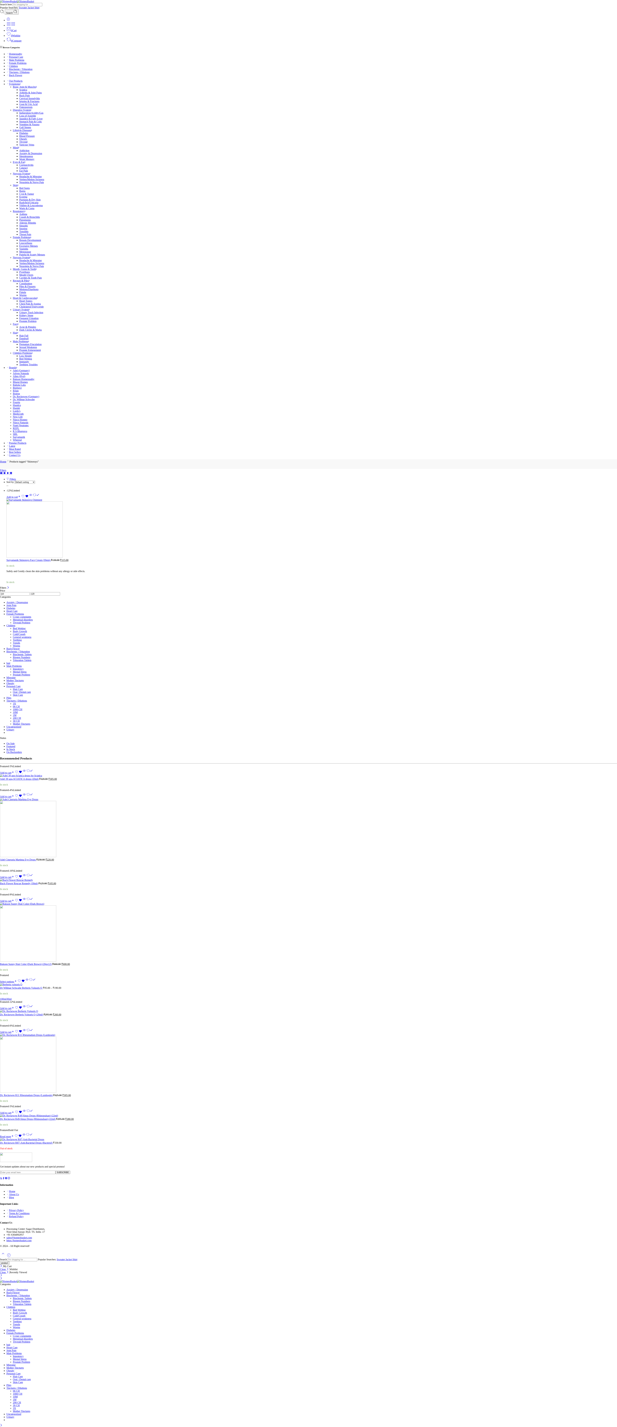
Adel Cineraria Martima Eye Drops (18, 859)
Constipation (25, 283)
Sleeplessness (26, 156)
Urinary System (21, 309)
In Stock (10, 749)
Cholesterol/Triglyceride (31, 306)
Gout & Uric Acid (28, 104)
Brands (12, 367)
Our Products (15, 81)
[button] (13, 497)
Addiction (24, 150)
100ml (3, 999)
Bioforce (17, 387)
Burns (22, 191)
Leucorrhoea (25, 243)
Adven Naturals (21, 373)
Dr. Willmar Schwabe (24, 399)
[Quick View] (30, 497)
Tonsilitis (23, 231)
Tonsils (16, 643)
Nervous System (21, 173)
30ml (9, 999)
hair (8, 663)
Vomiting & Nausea (29, 124)
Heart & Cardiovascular (25, 298)
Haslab (16, 408)
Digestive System (22, 110)
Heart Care (12, 611)
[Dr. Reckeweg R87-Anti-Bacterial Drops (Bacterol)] (308, 1139)
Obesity (23, 139)
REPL (16, 428)
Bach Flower (15, 75)
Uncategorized (13, 726)
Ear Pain (23, 170)
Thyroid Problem (21, 622)
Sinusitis (23, 225)
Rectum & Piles (21, 280)
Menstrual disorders (23, 619)
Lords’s (16, 411)
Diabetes (23, 133)
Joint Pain (11, 605)
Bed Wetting (25, 358)
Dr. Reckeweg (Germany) (26, 396)
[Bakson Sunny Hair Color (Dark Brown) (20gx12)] (308, 932)
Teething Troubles (28, 364)
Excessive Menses (28, 246)
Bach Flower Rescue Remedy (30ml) (19, 883)
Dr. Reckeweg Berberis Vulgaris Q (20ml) (22, 1014)
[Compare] (36, 497)
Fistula (22, 292)
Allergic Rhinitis (27, 222)
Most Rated (15, 449)
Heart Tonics (25, 301)
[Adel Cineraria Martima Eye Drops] (308, 828)
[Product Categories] (8, 25)
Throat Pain (25, 234)
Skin (15, 185)
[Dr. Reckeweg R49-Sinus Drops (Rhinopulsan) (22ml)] (308, 1115)
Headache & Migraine (30, 176)
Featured (10, 746)
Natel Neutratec (21, 425)
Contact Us (14, 455)
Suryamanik (19, 437)
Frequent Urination (29, 318)
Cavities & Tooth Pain (30, 277)
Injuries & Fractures (29, 101)
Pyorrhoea (24, 272)
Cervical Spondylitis (29, 98)
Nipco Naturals (20, 422)
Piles (8, 697)
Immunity (24, 361)
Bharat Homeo (20, 382)
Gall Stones (25, 127)
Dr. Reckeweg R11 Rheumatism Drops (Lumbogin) (26, 1095)
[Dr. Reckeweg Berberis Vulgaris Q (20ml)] (308, 1011)
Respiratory (19, 211)
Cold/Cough (19, 634)
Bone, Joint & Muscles (24, 86)
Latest (12, 446)
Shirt (37, 7)
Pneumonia (25, 220)
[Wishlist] (25, 497)
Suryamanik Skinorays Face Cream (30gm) (28, 560)
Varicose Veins (26, 144)
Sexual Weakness (28, 347)
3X (14, 703)
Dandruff (24, 338)
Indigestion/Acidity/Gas (31, 113)
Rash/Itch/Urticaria (28, 202)
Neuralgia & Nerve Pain (31, 182)
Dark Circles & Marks (30, 329)
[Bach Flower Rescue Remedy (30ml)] (308, 880)
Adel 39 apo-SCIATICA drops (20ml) (19, 779)
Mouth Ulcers (26, 275)
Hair (15, 332)
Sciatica (23, 89)
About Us (14, 1194)
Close (3, 1269)
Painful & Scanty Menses (32, 254)
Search (9, 13)
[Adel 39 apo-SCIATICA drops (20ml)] (308, 775)
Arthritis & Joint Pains (30, 92)
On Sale (10, 743)
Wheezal (17, 440)
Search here (6, 4)
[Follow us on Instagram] (8, 1178)
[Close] (8, 587)
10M (15, 712)
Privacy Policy (16, 1210)
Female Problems (18, 63)
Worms (23, 295)
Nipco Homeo (20, 419)
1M (14, 715)
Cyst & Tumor (26, 194)
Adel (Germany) (21, 370)
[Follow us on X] (1, 1178)
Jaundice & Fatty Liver (31, 118)
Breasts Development (30, 240)
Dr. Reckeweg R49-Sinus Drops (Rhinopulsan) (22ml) (28, 1119)
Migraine (11, 677)
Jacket (31, 7)
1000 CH (17, 709)
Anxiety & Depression (30, 153)
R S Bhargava (20, 431)
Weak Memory (26, 159)
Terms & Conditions (19, 1213)
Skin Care (18, 695)
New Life (18, 416)
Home (3, 461)
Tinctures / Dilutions (19, 72)
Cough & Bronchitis (29, 217)
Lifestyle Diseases (22, 130)
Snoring (23, 228)
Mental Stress (20, 671)
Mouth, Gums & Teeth (24, 269)
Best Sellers (15, 452)
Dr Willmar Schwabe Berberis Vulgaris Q (21, 988)
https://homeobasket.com (18, 1240)
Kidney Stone (26, 315)
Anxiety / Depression (17, 602)
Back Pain (24, 95)
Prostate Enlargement (30, 350)
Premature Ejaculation (30, 344)
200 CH (17, 718)
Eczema (23, 196)
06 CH (16, 706)
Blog (11, 1197)
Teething (17, 640)
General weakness (22, 637)
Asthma (23, 214)
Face (15, 324)
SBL (15, 434)
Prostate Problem (27, 321)
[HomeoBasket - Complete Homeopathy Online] (17, 1)
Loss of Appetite (27, 115)
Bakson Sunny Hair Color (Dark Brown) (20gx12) (26, 964)
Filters (3, 470)
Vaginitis (23, 248)
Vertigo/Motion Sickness (31, 179)
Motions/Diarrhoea (28, 289)
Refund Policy (16, 1216)
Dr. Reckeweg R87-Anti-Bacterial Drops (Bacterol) (26, 1142)
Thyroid (23, 141)
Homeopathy (15, 54)
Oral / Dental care (22, 692)
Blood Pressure (27, 136)
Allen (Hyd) (19, 376)
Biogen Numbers (21, 657)
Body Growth (20, 631)
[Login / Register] (8, 20)
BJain (16, 390)
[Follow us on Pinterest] (6, 1178)
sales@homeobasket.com (19, 1237)
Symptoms (14, 84)
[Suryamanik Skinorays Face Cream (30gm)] (311, 528)
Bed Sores (24, 188)
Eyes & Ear (19, 162)
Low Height (25, 356)
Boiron (16, 393)
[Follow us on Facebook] (3, 1178)
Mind (15, 147)
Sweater (23, 7)
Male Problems (16, 60)
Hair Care (18, 689)
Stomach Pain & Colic (30, 121)
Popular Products (17, 443)
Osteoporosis (25, 107)
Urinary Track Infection (31, 312)
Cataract (23, 167)
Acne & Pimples (27, 327)
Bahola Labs (19, 385)
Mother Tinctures (15, 680)
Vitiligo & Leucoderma (31, 205)
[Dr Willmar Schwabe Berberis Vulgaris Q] (308, 984)
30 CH (16, 721)
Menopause (25, 251)
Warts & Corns (26, 208)
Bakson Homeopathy (23, 379)
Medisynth (18, 414)
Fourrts (16, 402)
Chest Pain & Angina (30, 303)
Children (13, 66)
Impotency (18, 669)
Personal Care (16, 57)
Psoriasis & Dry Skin (30, 199)
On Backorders (14, 752)
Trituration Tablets (22, 660)
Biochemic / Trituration (20, 69)
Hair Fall (23, 335)
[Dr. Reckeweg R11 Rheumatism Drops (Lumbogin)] (308, 1063)
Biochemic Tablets (22, 654)
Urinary (10, 729)
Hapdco (17, 405)
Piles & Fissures (27, 286)
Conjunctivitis (26, 165)
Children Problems (22, 353)
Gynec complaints (22, 616)
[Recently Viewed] (9, 1256)
